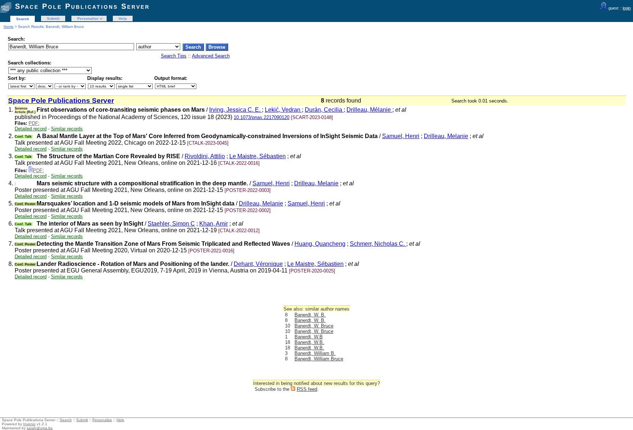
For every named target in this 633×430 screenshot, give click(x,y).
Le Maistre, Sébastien (257, 156)
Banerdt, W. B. (310, 315)
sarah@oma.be (40, 428)
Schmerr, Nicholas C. (378, 244)
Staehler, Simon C (171, 223)
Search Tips (173, 56)
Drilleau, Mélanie (369, 110)
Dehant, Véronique (258, 264)
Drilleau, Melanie (446, 136)
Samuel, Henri (400, 136)
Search (22, 19)
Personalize (88, 18)
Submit (53, 18)
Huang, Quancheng (320, 244)
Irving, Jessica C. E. (235, 110)
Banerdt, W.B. (309, 342)
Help (123, 18)
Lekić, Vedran (283, 110)
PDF (33, 123)
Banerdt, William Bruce (319, 359)
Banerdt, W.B (309, 337)
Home (9, 27)
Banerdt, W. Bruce (314, 326)
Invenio (29, 424)
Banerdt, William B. (315, 353)
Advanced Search (211, 56)
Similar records (67, 128)
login (627, 8)
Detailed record (31, 128)
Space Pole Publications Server (82, 6)
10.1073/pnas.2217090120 (261, 117)
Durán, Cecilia (324, 110)
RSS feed (307, 389)
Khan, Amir (213, 223)
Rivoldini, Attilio (205, 156)
